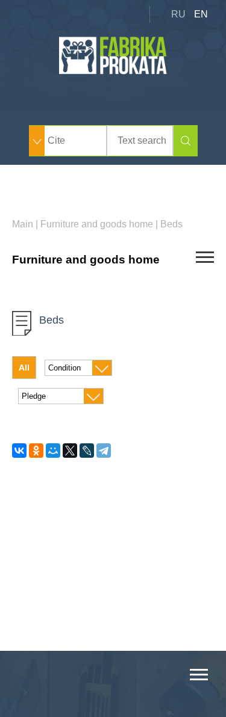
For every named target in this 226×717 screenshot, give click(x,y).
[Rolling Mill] (113, 71)
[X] (70, 450)
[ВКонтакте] (19, 450)
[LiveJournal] (87, 450)
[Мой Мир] (53, 450)
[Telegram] (103, 450)
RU (178, 14)
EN (201, 14)
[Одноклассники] (36, 450)
